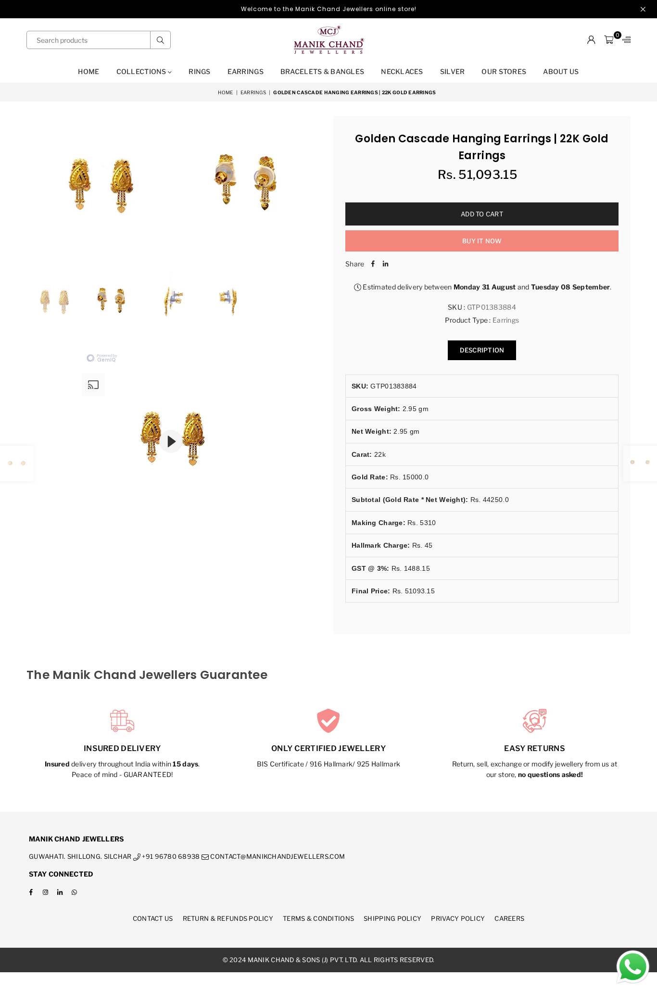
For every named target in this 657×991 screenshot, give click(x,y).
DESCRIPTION (482, 350)
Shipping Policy (392, 918)
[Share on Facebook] (372, 264)
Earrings (245, 71)
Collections (142, 71)
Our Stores (503, 71)
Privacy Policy (458, 918)
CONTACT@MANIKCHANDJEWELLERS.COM (277, 856)
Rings (199, 71)
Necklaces (402, 71)
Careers (509, 918)
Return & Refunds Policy (228, 918)
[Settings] (624, 40)
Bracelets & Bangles (322, 71)
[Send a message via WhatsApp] (633, 967)
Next (312, 188)
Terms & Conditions (318, 918)
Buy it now (482, 241)
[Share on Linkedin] (385, 264)
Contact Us (153, 918)
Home (88, 71)
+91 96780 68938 (170, 856)
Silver (452, 71)
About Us (561, 71)
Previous (34, 188)
